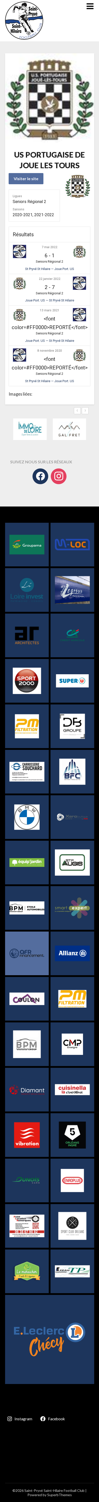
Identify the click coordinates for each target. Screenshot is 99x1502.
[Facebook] (40, 476)
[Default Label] (59, 476)
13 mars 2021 (49, 310)
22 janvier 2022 (49, 279)
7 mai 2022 (49, 247)
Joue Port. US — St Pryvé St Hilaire (49, 300)
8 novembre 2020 (49, 350)
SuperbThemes (59, 1495)
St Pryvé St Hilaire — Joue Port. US (49, 269)
